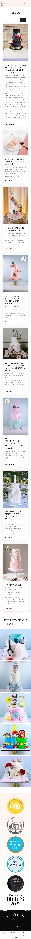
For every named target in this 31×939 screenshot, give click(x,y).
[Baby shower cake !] (15, 676)
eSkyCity (23, 935)
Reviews (8, 924)
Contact (15, 927)
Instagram (15, 623)
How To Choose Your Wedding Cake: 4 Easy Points (15, 587)
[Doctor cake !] (15, 644)
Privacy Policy (22, 924)
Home (7, 921)
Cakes (19, 921)
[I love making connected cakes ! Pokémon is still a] (15, 739)
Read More (8, 124)
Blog (24, 921)
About (13, 921)
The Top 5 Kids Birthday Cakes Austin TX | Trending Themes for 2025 (14, 443)
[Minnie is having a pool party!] (15, 708)
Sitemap (15, 937)
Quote (14, 924)
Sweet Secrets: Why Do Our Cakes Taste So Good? (15, 161)
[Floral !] (15, 771)
